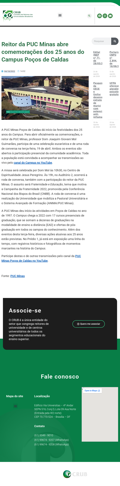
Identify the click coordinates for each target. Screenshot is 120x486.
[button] (60, 15)
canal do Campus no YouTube (33, 162)
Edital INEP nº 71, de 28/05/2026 (100, 58)
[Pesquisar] (115, 41)
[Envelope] (110, 16)
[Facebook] (99, 16)
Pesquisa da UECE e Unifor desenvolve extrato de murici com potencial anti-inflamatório (100, 100)
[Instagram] (105, 16)
